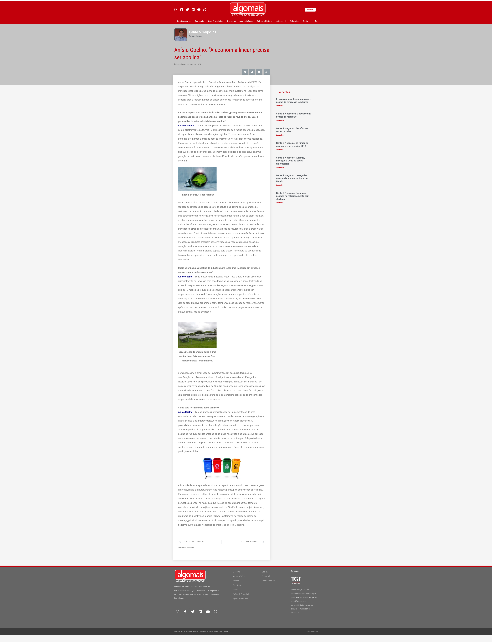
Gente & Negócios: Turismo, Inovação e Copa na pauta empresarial (290, 160)
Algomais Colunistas (240, 599)
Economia (199, 21)
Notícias (279, 21)
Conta (305, 21)
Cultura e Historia (264, 21)
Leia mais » (280, 106)
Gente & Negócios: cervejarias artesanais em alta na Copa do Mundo (292, 178)
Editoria (235, 590)
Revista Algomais (184, 21)
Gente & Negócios (215, 21)
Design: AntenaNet (312, 631)
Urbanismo (231, 21)
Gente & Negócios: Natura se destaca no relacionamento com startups (292, 196)
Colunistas (294, 21)
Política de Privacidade (241, 594)
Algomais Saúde (246, 21)
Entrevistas (237, 585)
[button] (316, 21)
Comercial (266, 576)
